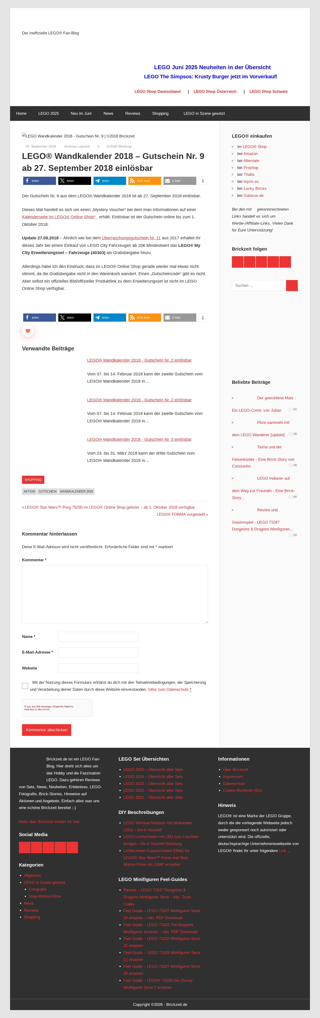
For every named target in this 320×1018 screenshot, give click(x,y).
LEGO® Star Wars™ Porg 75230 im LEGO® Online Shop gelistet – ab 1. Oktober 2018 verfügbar (110, 507)
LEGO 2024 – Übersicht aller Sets (153, 776)
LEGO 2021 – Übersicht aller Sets (153, 797)
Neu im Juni (81, 113)
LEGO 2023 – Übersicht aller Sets (153, 783)
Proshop (251, 167)
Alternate (251, 160)
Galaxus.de (254, 195)
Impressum (233, 776)
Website (29, 668)
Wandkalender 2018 (76, 491)
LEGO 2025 (48, 113)
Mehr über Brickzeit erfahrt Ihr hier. (50, 822)
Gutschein (47, 491)
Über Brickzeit (235, 769)
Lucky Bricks (255, 188)
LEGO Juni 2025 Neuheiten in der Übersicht (212, 67)
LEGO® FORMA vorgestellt (181, 514)
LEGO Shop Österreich (215, 91)
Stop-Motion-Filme (45, 896)
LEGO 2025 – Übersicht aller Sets (153, 769)
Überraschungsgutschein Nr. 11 (131, 238)
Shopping (160, 113)
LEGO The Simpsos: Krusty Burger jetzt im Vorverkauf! (210, 76)
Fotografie (37, 889)
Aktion (29, 491)
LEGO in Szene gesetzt (204, 113)
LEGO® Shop (255, 146)
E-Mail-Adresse (37, 652)
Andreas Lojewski (76, 146)
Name (28, 636)
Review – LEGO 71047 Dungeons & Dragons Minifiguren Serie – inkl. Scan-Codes (157, 897)
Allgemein (32, 875)
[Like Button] (28, 331)
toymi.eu (251, 181)
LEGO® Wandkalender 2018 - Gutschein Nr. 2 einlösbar (139, 360)
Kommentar (34, 560)
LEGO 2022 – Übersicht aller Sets (153, 790)
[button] (39, 181)
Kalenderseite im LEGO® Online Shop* (58, 217)
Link (282, 851)
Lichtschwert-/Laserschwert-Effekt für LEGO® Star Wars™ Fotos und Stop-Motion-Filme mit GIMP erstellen (156, 858)
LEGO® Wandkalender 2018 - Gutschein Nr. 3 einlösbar (139, 439)
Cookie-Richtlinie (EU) (242, 790)
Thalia (249, 174)
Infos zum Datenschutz (168, 689)
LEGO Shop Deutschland (157, 91)
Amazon (250, 153)
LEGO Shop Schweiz (268, 91)
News (108, 113)
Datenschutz (234, 783)
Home (21, 113)
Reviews (132, 113)
